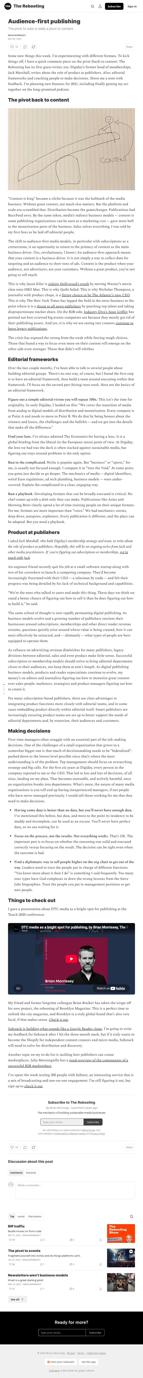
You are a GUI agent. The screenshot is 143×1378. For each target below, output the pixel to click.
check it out (33, 1086)
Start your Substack (62, 1361)
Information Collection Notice (70, 1133)
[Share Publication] (100, 6)
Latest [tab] (21, 1216)
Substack (54, 1370)
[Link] (3, 100)
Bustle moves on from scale (24, 1231)
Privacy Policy (98, 1133)
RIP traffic (16, 1226)
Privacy (71, 1353)
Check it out (58, 1019)
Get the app (89, 1361)
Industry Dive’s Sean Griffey (106, 312)
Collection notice (96, 1353)
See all (15, 1299)
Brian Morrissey (17, 35)
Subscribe (114, 6)
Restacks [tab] (31, 1172)
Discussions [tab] (34, 1216)
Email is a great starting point (25, 1280)
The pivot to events (24, 1251)
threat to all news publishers (59, 306)
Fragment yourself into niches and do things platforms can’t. (44, 1255)
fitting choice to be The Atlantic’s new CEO (96, 295)
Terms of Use (88, 1130)
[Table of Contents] (3, 689)
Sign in (132, 6)
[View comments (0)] (25, 46)
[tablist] (23, 1172)
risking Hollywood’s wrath (68, 284)
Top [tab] (12, 1216)
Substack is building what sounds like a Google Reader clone (55, 1028)
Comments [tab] (16, 1172)
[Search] (92, 6)
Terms (80, 1353)
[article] (71, 1233)
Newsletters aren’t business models (38, 1275)
